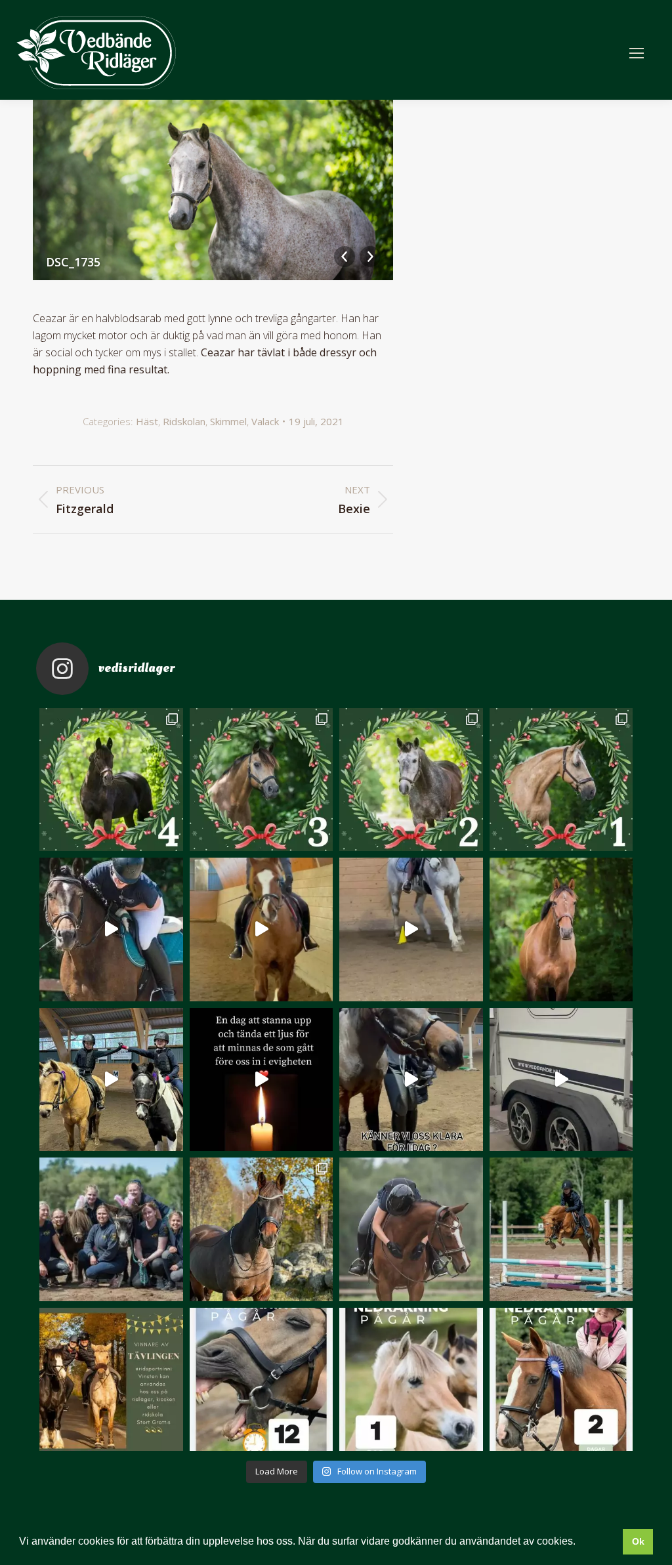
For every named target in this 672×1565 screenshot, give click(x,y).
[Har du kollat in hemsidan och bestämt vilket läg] (561, 1379)
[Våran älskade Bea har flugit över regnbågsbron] (561, 929)
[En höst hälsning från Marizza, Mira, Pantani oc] (261, 1229)
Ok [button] (638, 1541)
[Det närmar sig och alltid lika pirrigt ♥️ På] (411, 1379)
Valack (265, 421)
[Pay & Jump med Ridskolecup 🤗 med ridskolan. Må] (111, 1080)
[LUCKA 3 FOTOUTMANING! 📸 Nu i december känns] (261, 780)
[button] (580, 1543)
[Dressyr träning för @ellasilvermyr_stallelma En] (261, 929)
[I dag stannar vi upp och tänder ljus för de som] (261, 1080)
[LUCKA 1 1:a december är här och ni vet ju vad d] (561, 780)
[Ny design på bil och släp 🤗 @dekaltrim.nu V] (561, 1080)
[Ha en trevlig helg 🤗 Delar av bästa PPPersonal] (111, 1229)
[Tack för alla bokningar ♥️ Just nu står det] (411, 1229)
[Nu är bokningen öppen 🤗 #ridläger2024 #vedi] (561, 1229)
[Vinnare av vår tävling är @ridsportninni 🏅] (111, 1379)
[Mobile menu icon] (636, 53)
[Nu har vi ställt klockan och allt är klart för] (261, 1379)
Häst (147, 421)
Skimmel (228, 421)
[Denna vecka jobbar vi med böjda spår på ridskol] (411, 929)
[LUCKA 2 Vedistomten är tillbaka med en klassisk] (411, 780)
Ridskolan (184, 421)
